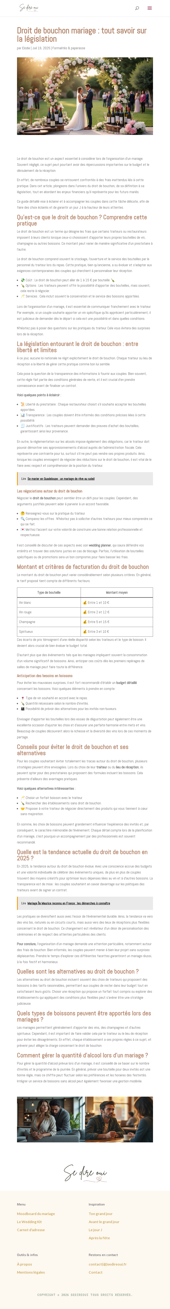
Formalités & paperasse (68, 48)
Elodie (26, 48)
